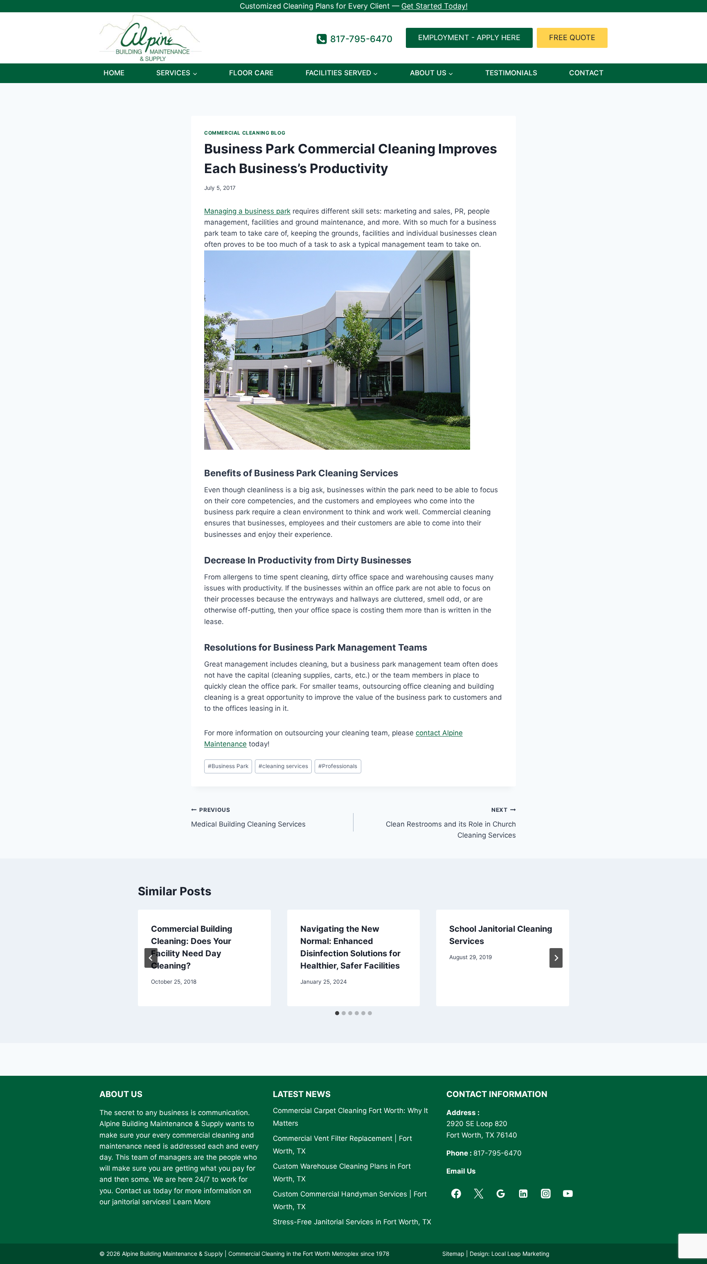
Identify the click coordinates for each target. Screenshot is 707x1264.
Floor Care (251, 73)
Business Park (228, 766)
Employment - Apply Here (469, 37)
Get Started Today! (434, 6)
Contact (586, 73)
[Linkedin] (523, 1193)
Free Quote (572, 37)
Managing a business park (247, 211)
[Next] (556, 958)
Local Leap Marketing (520, 1253)
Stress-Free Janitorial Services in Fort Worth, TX (352, 1222)
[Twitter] (479, 1193)
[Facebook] (456, 1193)
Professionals (337, 766)
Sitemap (453, 1253)
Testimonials (511, 73)
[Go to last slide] (151, 958)
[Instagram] (546, 1193)
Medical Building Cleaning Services (248, 817)
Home (114, 73)
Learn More (192, 1202)
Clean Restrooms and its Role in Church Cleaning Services (451, 823)
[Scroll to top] (686, 1237)
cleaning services (283, 766)
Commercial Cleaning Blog (244, 133)
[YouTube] (568, 1193)
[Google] (501, 1193)
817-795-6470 (497, 1153)
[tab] (337, 1013)
